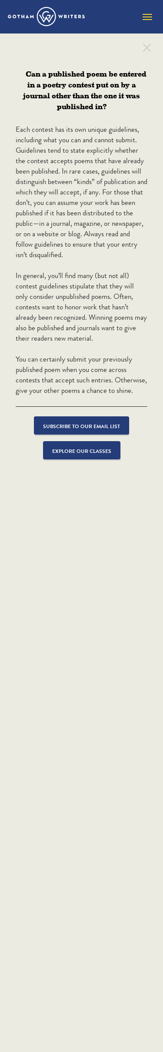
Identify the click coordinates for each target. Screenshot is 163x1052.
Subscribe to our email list (81, 426)
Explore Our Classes (81, 451)
